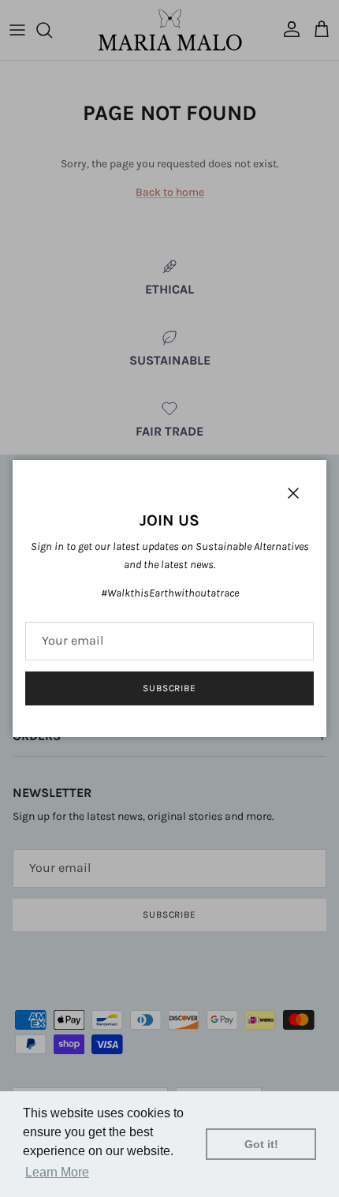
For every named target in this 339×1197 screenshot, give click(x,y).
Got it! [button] (261, 1144)
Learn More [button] (57, 1172)
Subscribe (170, 688)
